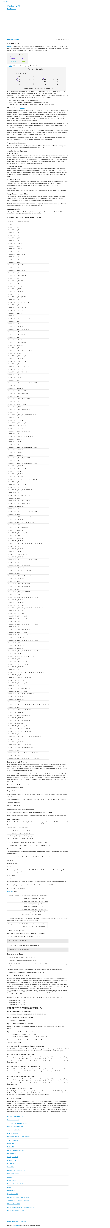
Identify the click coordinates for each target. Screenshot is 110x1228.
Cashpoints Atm (11, 1160)
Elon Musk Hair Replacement (15, 1116)
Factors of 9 (10, 1147)
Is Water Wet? (11, 1163)
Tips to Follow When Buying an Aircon (18, 1200)
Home (9, 1221)
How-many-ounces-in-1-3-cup (15, 1210)
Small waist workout (12, 1173)
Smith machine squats (13, 1120)
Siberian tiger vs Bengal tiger (15, 1126)
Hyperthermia (11, 1190)
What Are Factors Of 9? (13, 1204)
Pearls (9, 1187)
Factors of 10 (14, 6)
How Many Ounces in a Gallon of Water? (18, 1136)
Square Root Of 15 (12, 1194)
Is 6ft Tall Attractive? (13, 1133)
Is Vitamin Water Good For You (16, 1184)
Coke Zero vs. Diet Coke (14, 1130)
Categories (15, 1221)
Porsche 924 (10, 1177)
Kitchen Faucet (11, 1153)
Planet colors (10, 1143)
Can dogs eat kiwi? (12, 1157)
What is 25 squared (12, 1140)
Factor (9, 46)
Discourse (17, 1225)
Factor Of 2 (10, 1167)
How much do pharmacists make (16, 1170)
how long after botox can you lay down (18, 1197)
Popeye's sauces (11, 1180)
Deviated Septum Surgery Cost (15, 1150)
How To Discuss (5, 1)
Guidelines (23, 1221)
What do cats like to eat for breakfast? (17, 1123)
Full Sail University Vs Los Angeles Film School (20, 1207)
